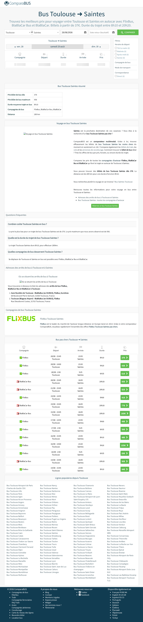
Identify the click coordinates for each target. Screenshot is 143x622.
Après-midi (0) (123, 54)
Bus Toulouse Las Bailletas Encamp (121, 575)
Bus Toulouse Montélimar (17, 572)
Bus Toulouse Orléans (49, 502)
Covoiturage (17, 610)
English (115, 595)
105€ (123, 445)
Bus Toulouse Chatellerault (85, 561)
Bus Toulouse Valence (49, 552)
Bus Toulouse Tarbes (48, 538)
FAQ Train (16, 602)
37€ (123, 357)
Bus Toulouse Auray (82, 510)
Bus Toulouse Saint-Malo (117, 494)
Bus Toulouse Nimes (48, 496)
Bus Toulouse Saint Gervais (85, 527)
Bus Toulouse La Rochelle (17, 558)
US (122, 595)
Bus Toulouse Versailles (50, 558)
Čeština (115, 607)
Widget (48, 602)
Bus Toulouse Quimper (83, 522)
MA (126, 592)
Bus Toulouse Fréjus (115, 508)
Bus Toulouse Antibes (116, 541)
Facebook (85, 595)
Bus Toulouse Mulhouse (17, 575)
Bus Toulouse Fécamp (116, 566)
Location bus (17, 618)
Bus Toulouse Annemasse (17, 508)
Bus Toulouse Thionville (117, 538)
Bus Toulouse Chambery (17, 544)
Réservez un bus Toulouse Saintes (105, 206)
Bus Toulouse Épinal (115, 550)
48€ (123, 437)
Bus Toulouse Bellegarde (84, 513)
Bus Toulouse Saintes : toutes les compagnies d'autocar (101, 200)
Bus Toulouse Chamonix (84, 485)
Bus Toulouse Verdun (116, 524)
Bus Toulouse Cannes (82, 491)
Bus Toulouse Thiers (115, 547)
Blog (47, 592)
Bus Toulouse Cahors (49, 569)
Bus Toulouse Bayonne (16, 513)
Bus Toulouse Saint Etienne (51, 530)
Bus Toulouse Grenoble (16, 552)
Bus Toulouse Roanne (116, 491)
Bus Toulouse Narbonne (50, 491)
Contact (48, 595)
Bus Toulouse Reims (48, 522)
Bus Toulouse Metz (14, 564)
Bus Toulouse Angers (15, 502)
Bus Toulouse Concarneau (118, 536)
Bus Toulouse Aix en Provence (19, 499)
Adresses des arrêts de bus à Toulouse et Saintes (98, 197)
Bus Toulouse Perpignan (50, 513)
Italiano (115, 605)
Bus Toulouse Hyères (15, 555)
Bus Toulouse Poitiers (49, 516)
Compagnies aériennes (21, 607)
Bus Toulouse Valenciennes (51, 555)
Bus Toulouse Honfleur (116, 519)
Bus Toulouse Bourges (83, 538)
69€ (123, 453)
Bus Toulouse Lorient (82, 519)
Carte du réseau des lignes (23, 612)
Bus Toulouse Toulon (49, 541)
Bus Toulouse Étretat (116, 552)
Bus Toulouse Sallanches (84, 530)
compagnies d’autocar (111, 160)
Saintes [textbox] (37, 32)
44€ (123, 469)
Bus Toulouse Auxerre (83, 541)
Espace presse (51, 600)
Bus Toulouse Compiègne (117, 564)
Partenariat (49, 607)
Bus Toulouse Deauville (117, 499)
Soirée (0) (121, 58)
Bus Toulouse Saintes (49, 533)
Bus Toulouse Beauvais (83, 558)
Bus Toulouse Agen (14, 496)
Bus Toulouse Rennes (49, 524)
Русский (116, 610)
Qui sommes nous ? (53, 605)
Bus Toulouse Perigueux (50, 510)
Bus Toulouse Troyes (82, 550)
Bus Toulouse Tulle (48, 547)
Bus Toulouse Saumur (116, 488)
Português (116, 600)
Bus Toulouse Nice (47, 494)
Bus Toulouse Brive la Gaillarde (19, 530)
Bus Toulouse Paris (14, 494)
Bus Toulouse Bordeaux (16, 527)
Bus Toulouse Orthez (48, 505)
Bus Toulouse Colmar (82, 544)
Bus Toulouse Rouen (48, 527)
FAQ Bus (15, 595)
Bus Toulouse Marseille (16, 561)
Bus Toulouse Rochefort (84, 564)
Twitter (84, 592)
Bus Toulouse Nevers (116, 485)
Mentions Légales (52, 597)
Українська (117, 612)
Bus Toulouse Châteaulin (117, 561)
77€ (123, 405)
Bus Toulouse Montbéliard (85, 578)
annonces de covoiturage (92, 150)
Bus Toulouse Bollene (83, 488)
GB (125, 595)
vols (75, 150)
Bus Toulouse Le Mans (83, 494)
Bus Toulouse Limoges (49, 572)
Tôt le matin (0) (123, 48)
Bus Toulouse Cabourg (116, 527)
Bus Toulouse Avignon (16, 510)
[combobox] (17, 32)
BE (123, 592)
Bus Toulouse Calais (15, 536)
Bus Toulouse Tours (48, 544)
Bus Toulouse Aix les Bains (118, 502)
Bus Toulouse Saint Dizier (84, 572)
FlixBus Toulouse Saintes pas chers (103, 326)
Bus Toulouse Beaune (83, 555)
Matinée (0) (121, 51)
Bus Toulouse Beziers (15, 522)
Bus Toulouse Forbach (83, 552)
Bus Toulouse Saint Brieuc (84, 524)
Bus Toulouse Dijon (15, 550)
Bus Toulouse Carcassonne (18, 538)
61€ (123, 373)
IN (120, 595)
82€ (123, 389)
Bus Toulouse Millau (115, 516)
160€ (123, 413)
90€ (123, 461)
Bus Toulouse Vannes (82, 533)
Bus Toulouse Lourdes (116, 522)
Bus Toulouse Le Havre (83, 547)
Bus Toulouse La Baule (116, 505)
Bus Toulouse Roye (115, 510)
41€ (123, 397)
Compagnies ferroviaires (22, 600)
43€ (123, 365)
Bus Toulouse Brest (82, 516)
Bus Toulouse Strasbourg (50, 536)
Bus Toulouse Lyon (48, 561)
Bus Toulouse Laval (82, 508)
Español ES (117, 597)
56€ (123, 429)
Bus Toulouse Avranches (84, 575)
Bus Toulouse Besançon (16, 519)
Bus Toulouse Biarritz (49, 564)
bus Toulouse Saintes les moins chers (115, 144)
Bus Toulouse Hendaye (83, 505)
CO (123, 597)
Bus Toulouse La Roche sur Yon (120, 544)
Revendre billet (18, 615)
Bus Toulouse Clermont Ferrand (20, 547)
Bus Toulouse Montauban (17, 566)
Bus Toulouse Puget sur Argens (53, 519)
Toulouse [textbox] (10, 32)
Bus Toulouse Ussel (48, 550)
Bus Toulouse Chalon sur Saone (20, 541)
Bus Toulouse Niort (48, 499)
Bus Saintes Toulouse (124, 181)
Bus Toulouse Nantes (49, 488)
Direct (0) (121, 76)
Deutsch (115, 602)
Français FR (117, 592)
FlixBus (43, 324)
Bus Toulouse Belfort (15, 516)
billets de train (127, 147)
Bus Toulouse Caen (14, 533)
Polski (114, 615)
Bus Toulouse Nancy (48, 485)
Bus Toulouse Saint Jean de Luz (53, 566)
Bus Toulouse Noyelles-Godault (120, 496)
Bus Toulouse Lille (14, 491)
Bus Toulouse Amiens (82, 502)
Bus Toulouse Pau (47, 508)
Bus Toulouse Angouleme (84, 536)
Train (14, 597)
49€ (123, 421)
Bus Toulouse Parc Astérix (117, 513)
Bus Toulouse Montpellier (17, 569)
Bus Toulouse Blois (14, 524)
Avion (14, 605)
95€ (123, 381)
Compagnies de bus (20, 592)
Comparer (129, 32)
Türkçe (115, 618)
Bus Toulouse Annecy (15, 505)
